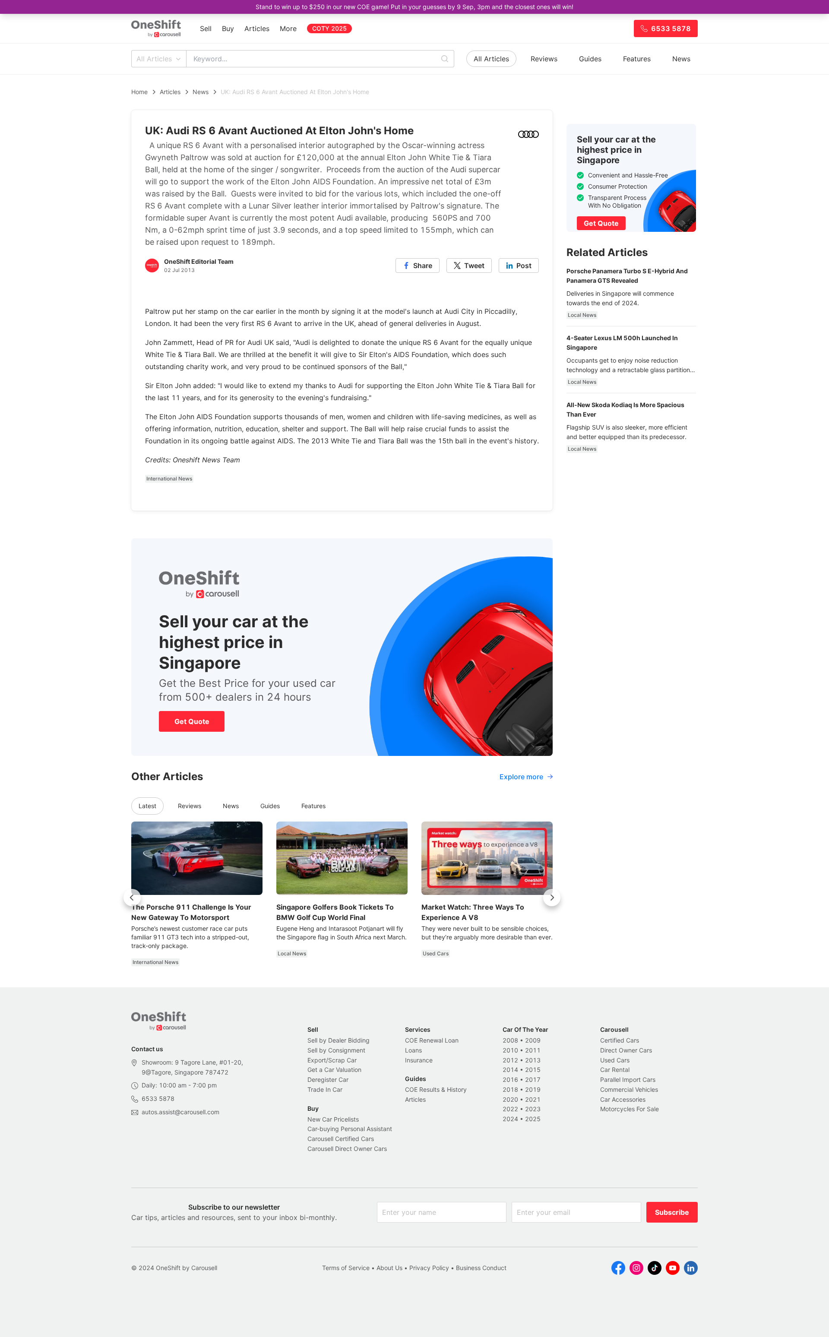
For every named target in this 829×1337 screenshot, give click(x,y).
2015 (533, 1069)
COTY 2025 (329, 28)
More (288, 28)
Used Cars (615, 1060)
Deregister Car (327, 1079)
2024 (510, 1118)
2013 (533, 1060)
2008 (510, 1040)
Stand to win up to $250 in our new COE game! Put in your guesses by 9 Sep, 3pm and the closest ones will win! (414, 6)
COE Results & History (436, 1089)
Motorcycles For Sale (629, 1109)
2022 (510, 1109)
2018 (510, 1089)
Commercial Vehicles (629, 1089)
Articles (256, 28)
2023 (533, 1109)
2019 (533, 1089)
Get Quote (191, 721)
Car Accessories (622, 1099)
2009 (533, 1040)
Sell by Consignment (336, 1050)
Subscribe (672, 1212)
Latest (147, 805)
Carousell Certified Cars (340, 1138)
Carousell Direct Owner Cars (347, 1148)
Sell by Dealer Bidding (338, 1040)
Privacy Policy (429, 1267)
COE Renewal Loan (432, 1040)
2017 (533, 1079)
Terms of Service (346, 1267)
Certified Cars (619, 1040)
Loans (413, 1050)
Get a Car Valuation (334, 1069)
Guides (590, 58)
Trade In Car (324, 1089)
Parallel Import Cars (627, 1079)
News (681, 58)
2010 (510, 1050)
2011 (533, 1050)
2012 (510, 1060)
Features (637, 58)
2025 (533, 1118)
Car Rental (615, 1069)
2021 (533, 1099)
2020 (510, 1099)
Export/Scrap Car (332, 1060)
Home (139, 91)
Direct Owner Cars (626, 1050)
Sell (206, 28)
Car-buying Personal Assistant (349, 1128)
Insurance (419, 1060)
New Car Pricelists (333, 1119)
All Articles (154, 58)
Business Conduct (481, 1267)
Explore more (521, 776)
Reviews (544, 58)
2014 (510, 1069)
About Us (389, 1267)
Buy (228, 28)
